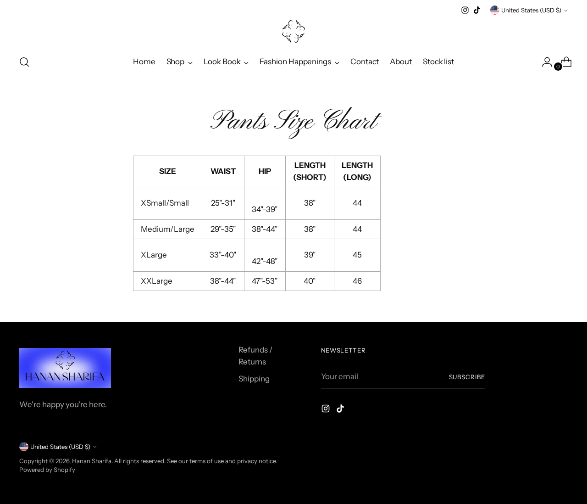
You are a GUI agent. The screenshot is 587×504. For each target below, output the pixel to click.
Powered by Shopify (47, 469)
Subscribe (467, 377)
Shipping (254, 378)
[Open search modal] (24, 62)
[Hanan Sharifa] (293, 31)
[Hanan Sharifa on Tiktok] (477, 10)
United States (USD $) (531, 10)
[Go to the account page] (543, 62)
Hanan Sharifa (91, 461)
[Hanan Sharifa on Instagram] (465, 10)
